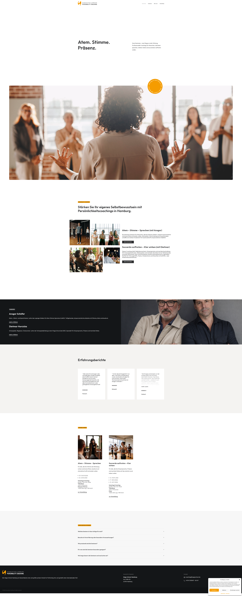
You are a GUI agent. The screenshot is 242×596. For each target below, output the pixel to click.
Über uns (156, 3)
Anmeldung (162, 3)
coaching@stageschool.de (193, 577)
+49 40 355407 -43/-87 (192, 580)
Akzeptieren (214, 590)
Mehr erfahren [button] (128, 261)
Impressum (227, 593)
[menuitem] (144, 3)
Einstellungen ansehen (234, 590)
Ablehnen (224, 590)
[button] (239, 579)
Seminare (150, 3)
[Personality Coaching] (87, 3)
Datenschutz (223, 593)
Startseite (144, 3)
